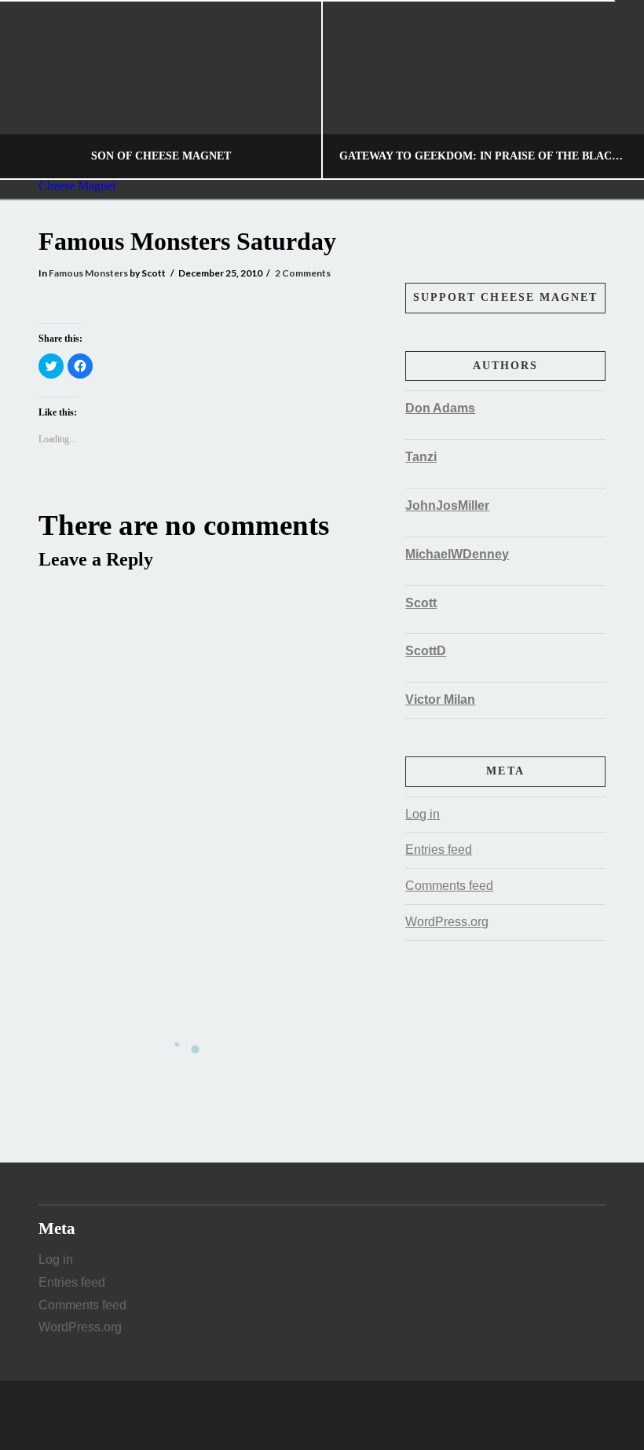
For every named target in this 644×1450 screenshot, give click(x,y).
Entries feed (438, 849)
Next (610, 90)
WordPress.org (446, 921)
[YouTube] (343, 1415)
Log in (422, 814)
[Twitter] (322, 1415)
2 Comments (303, 273)
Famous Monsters (88, 273)
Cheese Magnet (76, 186)
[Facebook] (300, 1415)
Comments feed (449, 885)
